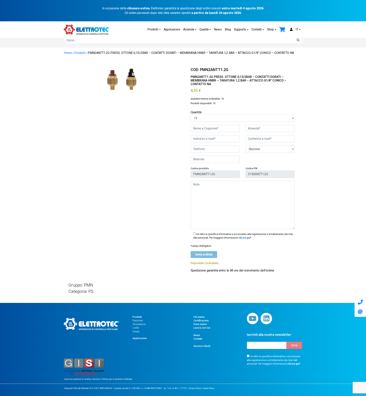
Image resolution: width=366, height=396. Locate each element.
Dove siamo (200, 324)
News (218, 29)
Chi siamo (199, 316)
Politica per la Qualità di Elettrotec (117, 379)
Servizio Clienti (201, 346)
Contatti (256, 29)
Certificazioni (201, 320)
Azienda (188, 29)
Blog (228, 29)
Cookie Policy (208, 388)
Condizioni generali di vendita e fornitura (82, 379)
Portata (136, 331)
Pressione (137, 320)
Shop (270, 29)
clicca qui (244, 237)
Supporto (240, 29)
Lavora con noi (201, 327)
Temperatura (138, 324)
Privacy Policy (195, 388)
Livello (135, 327)
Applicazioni (172, 29)
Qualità (204, 29)
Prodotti (152, 29)
